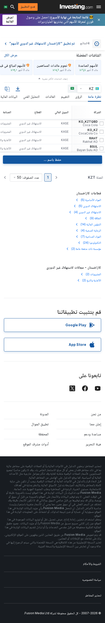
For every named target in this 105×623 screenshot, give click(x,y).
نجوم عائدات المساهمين (52, 65)
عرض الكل (10, 55)
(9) (95, 218)
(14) (91, 224)
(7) (91, 236)
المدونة (44, 414)
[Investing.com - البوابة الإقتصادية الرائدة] (76, 7)
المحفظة (43, 434)
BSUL (87, 148)
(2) (86, 249)
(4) (87, 212)
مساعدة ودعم (92, 434)
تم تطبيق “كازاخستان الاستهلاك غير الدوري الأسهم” (42, 44)
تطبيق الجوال (40, 424)
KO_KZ (88, 131)
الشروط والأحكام (92, 564)
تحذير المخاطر (93, 595)
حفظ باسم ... (52, 159)
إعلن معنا (95, 424)
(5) (91, 200)
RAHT (90, 140)
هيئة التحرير (93, 444)
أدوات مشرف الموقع (36, 444)
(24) (92, 242)
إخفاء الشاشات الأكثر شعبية (55, 78)
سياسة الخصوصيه (91, 579)
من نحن (96, 414)
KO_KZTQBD (88, 123)
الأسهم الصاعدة (88, 65)
